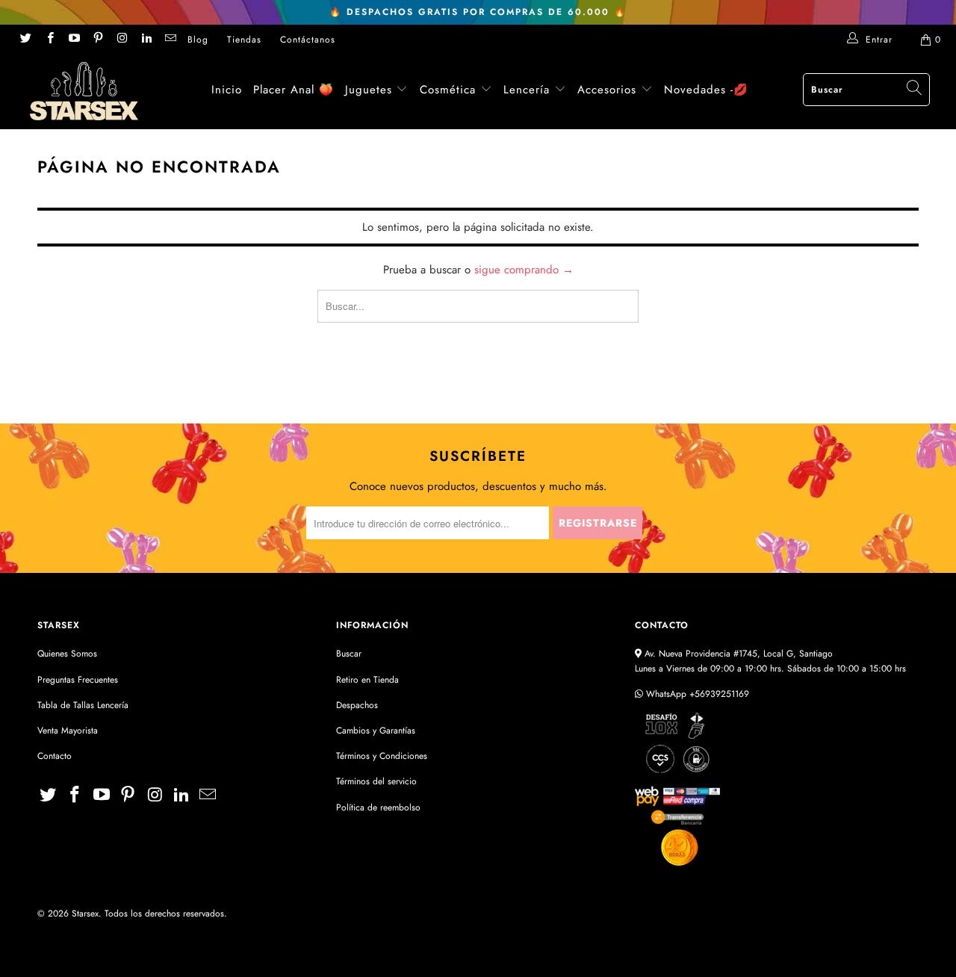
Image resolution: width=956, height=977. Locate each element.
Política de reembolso (378, 807)
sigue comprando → (524, 269)
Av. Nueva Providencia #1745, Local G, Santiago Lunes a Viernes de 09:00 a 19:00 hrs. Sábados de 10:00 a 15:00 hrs (770, 660)
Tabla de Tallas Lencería (82, 705)
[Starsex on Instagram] (121, 39)
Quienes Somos (67, 653)
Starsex (85, 913)
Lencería (526, 89)
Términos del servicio (376, 781)
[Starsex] (84, 91)
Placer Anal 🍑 (293, 89)
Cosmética (448, 89)
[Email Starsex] (170, 39)
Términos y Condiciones (381, 756)
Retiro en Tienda (367, 679)
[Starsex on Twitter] (25, 39)
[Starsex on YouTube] (73, 39)
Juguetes (368, 89)
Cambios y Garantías (375, 730)
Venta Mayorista (67, 730)
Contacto (54, 756)
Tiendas (244, 39)
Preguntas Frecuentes (77, 679)
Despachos (357, 705)
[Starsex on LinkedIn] (145, 39)
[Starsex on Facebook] (49, 39)
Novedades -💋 (706, 89)
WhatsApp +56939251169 (696, 694)
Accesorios (609, 89)
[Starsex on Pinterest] (97, 39)
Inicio (226, 89)
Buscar (348, 653)
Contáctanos (307, 39)
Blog (197, 39)
